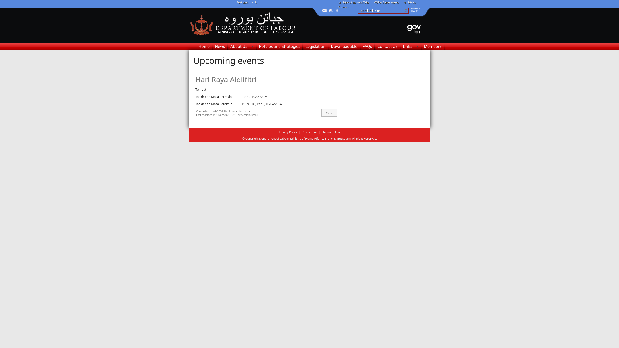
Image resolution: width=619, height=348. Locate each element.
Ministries (409, 2)
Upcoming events (228, 60)
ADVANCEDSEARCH (416, 10)
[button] (405, 10)
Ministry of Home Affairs (353, 2)
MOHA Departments (386, 2)
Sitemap (343, 7)
